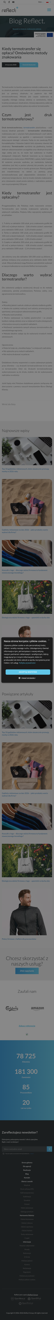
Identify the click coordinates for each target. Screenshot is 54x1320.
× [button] (48, 640)
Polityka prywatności (27, 663)
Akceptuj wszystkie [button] (28, 672)
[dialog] (27, 660)
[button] (27, 678)
